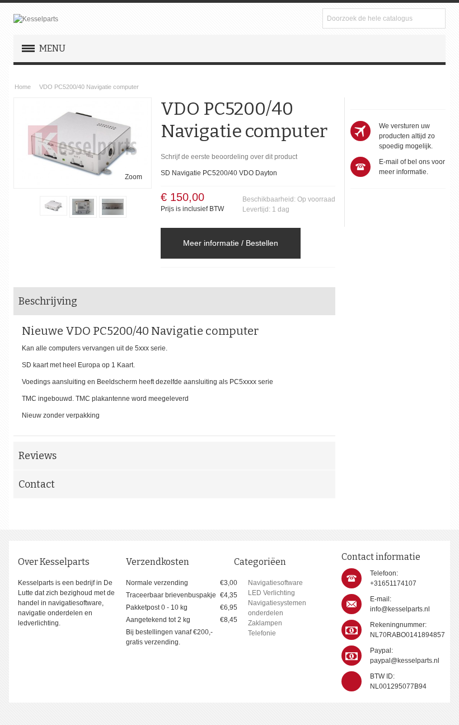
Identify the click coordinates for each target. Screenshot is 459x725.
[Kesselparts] (35, 19)
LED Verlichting (271, 593)
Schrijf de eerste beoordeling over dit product (229, 157)
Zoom (133, 177)
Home (23, 86)
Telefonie (262, 633)
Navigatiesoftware (275, 583)
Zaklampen (265, 623)
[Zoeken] (435, 18)
